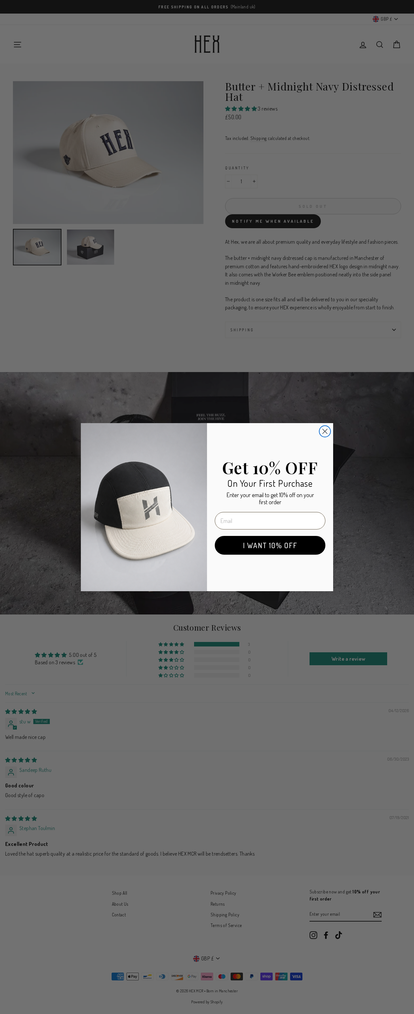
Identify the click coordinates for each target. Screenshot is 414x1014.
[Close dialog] (325, 431)
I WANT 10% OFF (270, 545)
